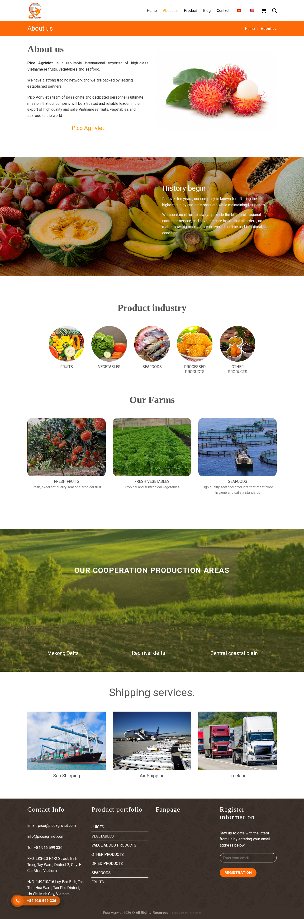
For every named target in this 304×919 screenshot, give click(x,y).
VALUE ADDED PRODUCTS (113, 845)
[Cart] (263, 10)
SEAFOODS (101, 873)
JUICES (97, 827)
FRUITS (97, 882)
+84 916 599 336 (48, 847)
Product (190, 10)
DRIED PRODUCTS (107, 863)
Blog (207, 10)
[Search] (274, 10)
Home (152, 10)
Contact (223, 10)
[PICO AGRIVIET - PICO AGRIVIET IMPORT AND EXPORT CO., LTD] (51, 10)
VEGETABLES (102, 836)
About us (170, 10)
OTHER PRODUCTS (107, 854)
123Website (194, 913)
